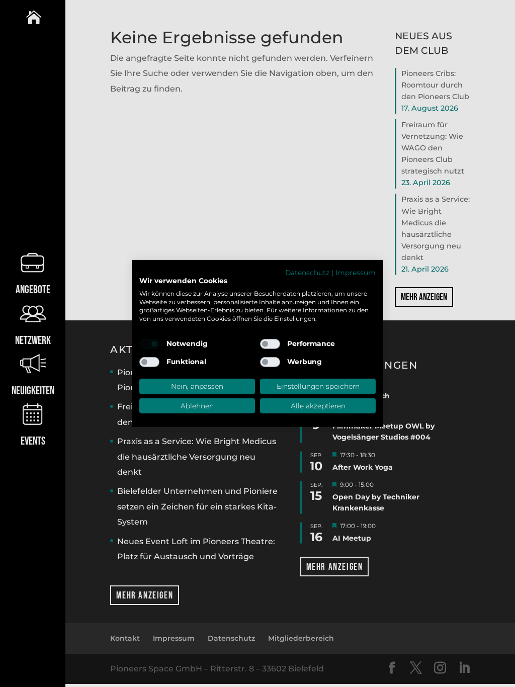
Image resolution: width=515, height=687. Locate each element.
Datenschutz (307, 273)
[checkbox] (149, 344)
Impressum (355, 273)
